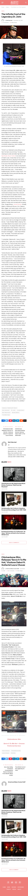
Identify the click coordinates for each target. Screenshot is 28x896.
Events (9, 889)
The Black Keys (6, 414)
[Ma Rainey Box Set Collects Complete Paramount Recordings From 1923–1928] (14, 499)
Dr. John (13, 410)
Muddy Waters (15, 412)
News (2, 11)
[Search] (26, 2)
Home (4, 887)
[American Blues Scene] (15, 2)
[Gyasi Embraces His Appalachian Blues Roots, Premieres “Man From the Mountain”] (14, 474)
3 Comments (6, 22)
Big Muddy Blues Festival (8, 156)
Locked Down (20, 410)
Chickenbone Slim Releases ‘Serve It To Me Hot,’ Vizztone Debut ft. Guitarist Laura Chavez (7, 432)
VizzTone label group (5, 735)
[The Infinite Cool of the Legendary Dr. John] (14, 32)
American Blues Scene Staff (12, 568)
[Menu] (2, 2)
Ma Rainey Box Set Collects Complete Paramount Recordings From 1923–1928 (13, 509)
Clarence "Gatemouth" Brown (9, 408)
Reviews (14, 887)
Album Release (6, 750)
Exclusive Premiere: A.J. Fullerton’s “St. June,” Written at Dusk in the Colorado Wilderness (13, 533)
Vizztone (13, 753)
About (19, 889)
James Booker (17, 204)
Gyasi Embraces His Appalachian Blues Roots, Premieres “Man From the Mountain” (13, 485)
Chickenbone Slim (14, 739)
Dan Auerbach (5, 410)
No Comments (11, 570)
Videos (14, 889)
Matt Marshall (9, 20)
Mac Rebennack (6, 412)
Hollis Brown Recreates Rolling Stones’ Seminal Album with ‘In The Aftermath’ (20, 432)
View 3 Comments (14, 542)
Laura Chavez (5, 753)
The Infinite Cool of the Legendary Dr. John (20, 768)
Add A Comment (14, 869)
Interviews (21, 887)
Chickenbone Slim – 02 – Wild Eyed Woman (17, 735)
